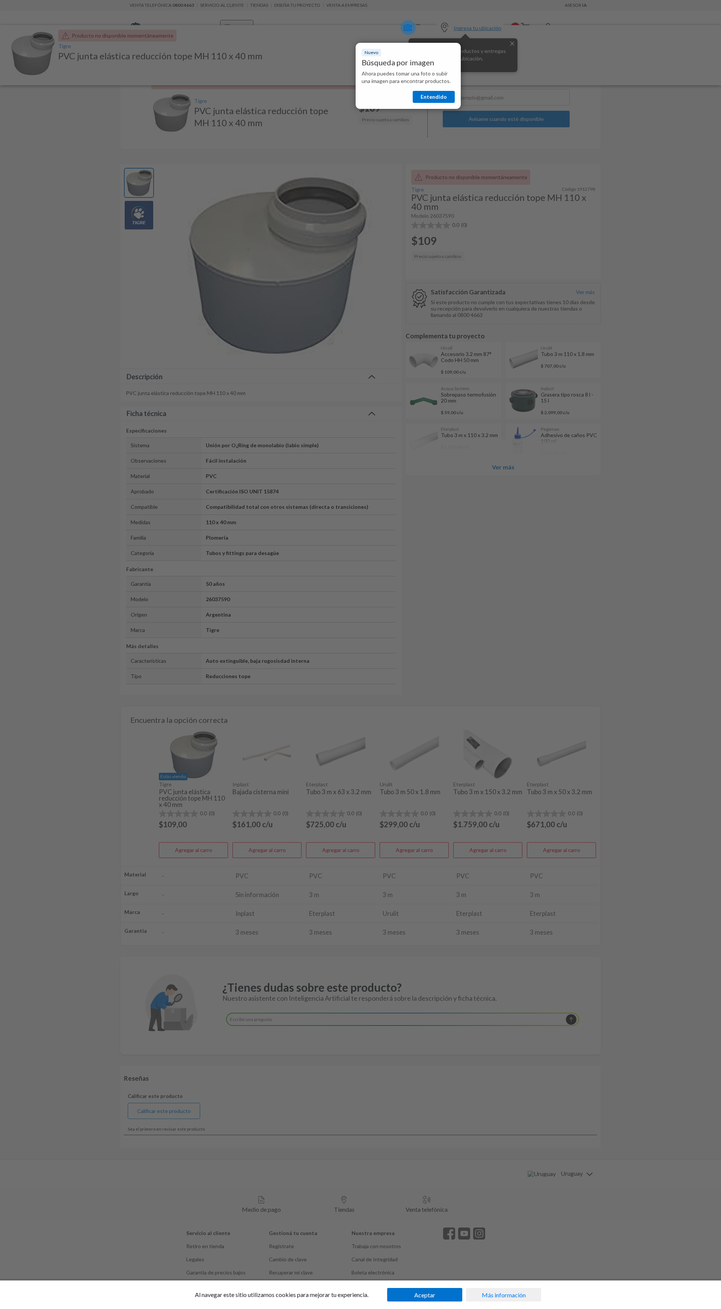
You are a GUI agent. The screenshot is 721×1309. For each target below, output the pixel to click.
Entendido (434, 97)
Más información (504, 1294)
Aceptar (424, 1294)
